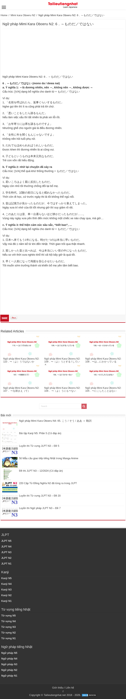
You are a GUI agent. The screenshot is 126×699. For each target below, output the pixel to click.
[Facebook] (63, 691)
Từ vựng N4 (8, 621)
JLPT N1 (6, 563)
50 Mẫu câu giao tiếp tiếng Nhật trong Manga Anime (48, 458)
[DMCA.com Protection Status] (89, 695)
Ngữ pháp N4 (9, 658)
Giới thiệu (57, 687)
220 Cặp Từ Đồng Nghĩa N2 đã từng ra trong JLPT (48, 483)
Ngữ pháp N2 (9, 670)
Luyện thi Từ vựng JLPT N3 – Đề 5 (39, 445)
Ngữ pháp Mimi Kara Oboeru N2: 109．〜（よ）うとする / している (62, 361)
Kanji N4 (6, 583)
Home (4, 15)
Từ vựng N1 (8, 638)
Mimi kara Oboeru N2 (23, 15)
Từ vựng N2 (8, 632)
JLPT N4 (6, 546)
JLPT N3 (6, 552)
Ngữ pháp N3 (9, 664)
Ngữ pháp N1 (9, 675)
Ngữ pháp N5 (9, 652)
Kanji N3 (6, 589)
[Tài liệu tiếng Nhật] (63, 4)
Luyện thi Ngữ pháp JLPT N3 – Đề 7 (40, 508)
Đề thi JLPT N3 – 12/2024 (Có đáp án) (41, 470)
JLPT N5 (6, 540)
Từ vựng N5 (8, 615)
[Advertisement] (63, 51)
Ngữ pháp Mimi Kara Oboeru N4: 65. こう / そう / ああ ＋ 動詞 (55, 420)
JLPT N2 (6, 557)
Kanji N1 (6, 601)
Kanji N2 (6, 595)
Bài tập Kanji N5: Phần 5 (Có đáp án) (40, 433)
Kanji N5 (6, 578)
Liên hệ (70, 687)
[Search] (84, 406)
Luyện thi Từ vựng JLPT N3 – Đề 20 (40, 495)
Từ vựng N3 (8, 627)
